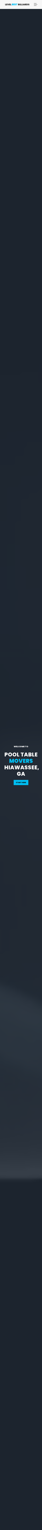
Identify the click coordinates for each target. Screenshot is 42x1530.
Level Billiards (17, 4)
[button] (36, 5)
